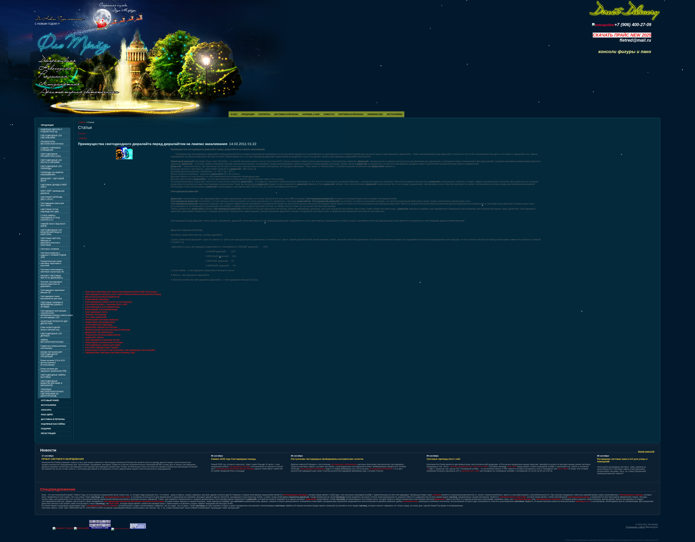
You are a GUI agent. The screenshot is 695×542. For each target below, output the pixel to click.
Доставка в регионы (286, 114)
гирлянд (437, 495)
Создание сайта (635, 527)
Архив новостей (646, 451)
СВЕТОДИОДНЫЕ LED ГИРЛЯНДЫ (51, 167)
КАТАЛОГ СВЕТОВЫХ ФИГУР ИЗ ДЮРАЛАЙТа (52, 277)
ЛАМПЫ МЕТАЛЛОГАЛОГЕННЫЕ (52, 341)
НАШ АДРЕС (47, 414)
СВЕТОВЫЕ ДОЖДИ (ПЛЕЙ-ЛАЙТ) (54, 186)
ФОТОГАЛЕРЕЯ (394, 114)
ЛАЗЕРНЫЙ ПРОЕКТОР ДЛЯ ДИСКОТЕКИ (54, 322)
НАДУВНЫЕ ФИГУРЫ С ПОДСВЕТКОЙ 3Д (51, 130)
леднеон (102, 506)
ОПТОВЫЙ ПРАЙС (50, 400)
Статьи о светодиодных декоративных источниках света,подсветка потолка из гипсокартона (611, 540)
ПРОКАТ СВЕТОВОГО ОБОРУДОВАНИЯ (63, 459)
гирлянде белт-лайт (470, 471)
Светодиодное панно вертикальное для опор (51, 297)
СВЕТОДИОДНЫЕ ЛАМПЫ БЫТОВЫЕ (53, 376)
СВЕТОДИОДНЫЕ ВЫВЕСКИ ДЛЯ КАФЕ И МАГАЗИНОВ (51, 383)
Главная (81, 122)
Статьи (81, 133)
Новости (329, 114)
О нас (234, 114)
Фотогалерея (48, 405)
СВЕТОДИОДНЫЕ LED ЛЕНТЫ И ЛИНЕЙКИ (51, 161)
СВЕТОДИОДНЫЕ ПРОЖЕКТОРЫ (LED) (51, 155)
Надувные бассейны (53, 424)
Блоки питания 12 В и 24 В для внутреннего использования (53, 362)
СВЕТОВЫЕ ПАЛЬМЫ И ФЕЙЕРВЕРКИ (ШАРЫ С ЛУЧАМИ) (52, 304)
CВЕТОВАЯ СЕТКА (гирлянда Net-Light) (50, 210)
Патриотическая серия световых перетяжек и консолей (51, 263)
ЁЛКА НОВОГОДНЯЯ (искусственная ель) (50, 328)
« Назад (82, 138)
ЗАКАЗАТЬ (46, 410)
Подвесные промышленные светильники (53, 347)
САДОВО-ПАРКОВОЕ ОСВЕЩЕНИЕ (51, 149)
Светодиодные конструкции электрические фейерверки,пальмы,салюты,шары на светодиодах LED (55, 314)
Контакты (264, 114)
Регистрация (48, 433)
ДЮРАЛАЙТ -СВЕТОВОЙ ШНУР (52, 179)
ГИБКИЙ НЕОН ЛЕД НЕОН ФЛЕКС (53, 225)
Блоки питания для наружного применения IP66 (53, 370)
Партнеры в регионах (350, 114)
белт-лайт (512, 466)
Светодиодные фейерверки (312, 469)
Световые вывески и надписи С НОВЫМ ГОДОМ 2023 (53, 255)
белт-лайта (563, 469)
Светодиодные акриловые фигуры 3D (53, 291)
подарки (46, 429)
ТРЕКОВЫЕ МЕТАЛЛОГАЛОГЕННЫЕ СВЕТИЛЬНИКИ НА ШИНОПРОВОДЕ (52, 392)
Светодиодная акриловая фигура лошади (235, 469)
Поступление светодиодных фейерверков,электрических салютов (327, 459)
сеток (583, 501)
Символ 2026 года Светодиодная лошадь (233, 459)
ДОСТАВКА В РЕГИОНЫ (53, 419)
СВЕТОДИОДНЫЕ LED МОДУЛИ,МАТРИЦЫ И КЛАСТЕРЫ (51, 232)
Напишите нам (311, 114)
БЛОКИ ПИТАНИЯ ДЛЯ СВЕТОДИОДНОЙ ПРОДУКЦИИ (51, 354)
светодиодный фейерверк (381, 469)
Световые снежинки (50, 249)
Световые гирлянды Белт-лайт (443, 459)
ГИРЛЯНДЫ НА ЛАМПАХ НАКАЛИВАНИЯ (52, 173)
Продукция (248, 114)
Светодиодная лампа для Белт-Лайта (52, 204)
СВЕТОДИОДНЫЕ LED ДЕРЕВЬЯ (51, 334)
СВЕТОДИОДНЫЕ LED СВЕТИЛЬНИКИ (51, 136)
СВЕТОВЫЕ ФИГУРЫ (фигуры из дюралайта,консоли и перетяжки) (51, 241)
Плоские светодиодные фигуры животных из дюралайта (51, 284)
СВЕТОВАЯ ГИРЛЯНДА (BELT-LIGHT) (51, 198)
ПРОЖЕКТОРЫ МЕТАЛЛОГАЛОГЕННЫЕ (52, 143)
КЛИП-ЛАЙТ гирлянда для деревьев (52, 192)
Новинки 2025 (375, 114)
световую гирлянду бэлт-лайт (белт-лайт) (469, 466)
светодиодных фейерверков (344, 464)
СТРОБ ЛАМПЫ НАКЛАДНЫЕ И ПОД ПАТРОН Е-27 (50, 217)
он (428, 469)
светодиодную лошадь (239, 466)
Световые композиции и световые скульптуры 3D (52, 270)
